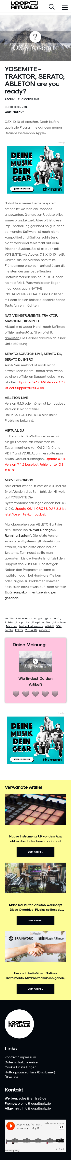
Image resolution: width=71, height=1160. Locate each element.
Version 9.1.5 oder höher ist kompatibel (34, 403)
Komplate (38, 622)
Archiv (28, 618)
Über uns (12, 1077)
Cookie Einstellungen (20, 1067)
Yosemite (44, 629)
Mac (48, 622)
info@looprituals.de (36, 1108)
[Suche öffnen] (52, 7)
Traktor (19, 629)
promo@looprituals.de (34, 1103)
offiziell (49, 625)
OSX (59, 625)
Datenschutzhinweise (21, 1062)
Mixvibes (11, 625)
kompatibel (23, 622)
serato (9, 629)
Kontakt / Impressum (20, 1057)
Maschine (59, 622)
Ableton (9, 622)
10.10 (56, 618)
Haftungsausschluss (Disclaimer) (30, 1072)
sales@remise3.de (32, 1098)
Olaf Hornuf (14, 111)
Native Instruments (31, 625)
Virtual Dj (31, 629)
